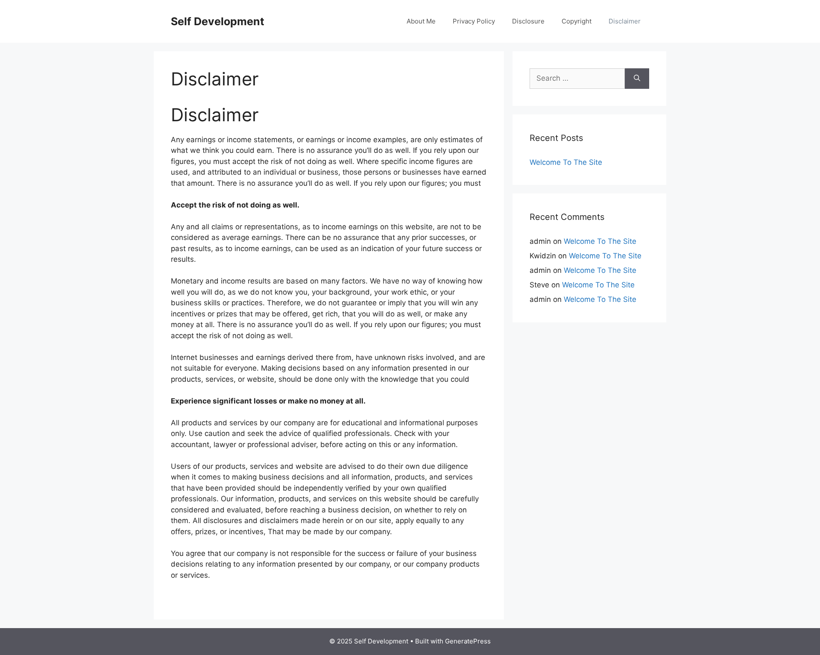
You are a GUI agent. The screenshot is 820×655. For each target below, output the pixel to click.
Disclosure (528, 21)
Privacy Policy (474, 21)
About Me (421, 21)
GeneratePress (468, 641)
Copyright (577, 21)
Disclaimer (625, 21)
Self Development (217, 21)
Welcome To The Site (566, 162)
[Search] (637, 78)
